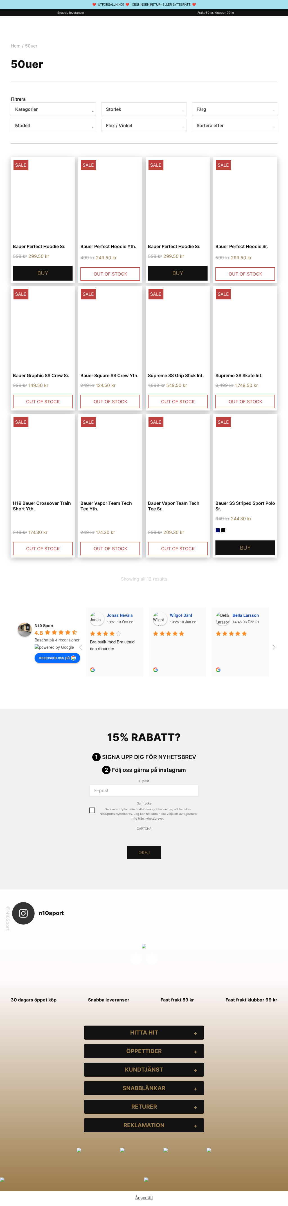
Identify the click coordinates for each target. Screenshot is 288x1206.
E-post (144, 781)
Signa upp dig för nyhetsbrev (149, 757)
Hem (16, 46)
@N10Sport (8, 918)
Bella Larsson (246, 615)
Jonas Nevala (120, 615)
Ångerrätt (144, 1197)
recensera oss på (54, 657)
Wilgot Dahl (181, 615)
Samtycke (144, 803)
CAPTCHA (144, 829)
